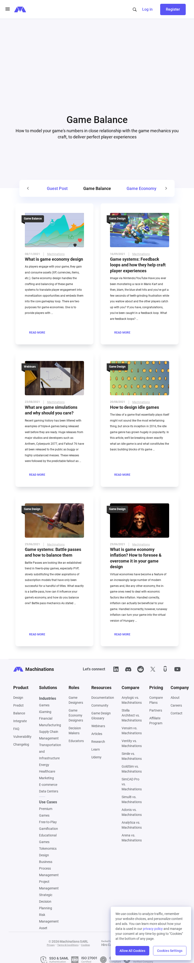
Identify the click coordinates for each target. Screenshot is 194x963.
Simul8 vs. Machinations (132, 801)
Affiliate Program (155, 722)
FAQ (16, 731)
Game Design (117, 220)
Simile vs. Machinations (132, 758)
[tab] (57, 190)
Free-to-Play (48, 824)
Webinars (30, 368)
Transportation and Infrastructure (50, 753)
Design (18, 699)
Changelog (21, 746)
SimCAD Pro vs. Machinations (132, 786)
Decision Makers (75, 732)
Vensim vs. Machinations (132, 732)
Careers (176, 707)
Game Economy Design (149, 190)
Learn (95, 751)
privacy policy (153, 929)
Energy (44, 767)
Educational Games (48, 840)
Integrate (20, 723)
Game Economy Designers (76, 717)
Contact (176, 715)
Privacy (51, 946)
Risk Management (49, 920)
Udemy (96, 759)
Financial (45, 720)
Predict (18, 707)
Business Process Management (49, 870)
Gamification (48, 830)
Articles (96, 736)
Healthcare (47, 773)
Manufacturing (50, 727)
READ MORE (37, 334)
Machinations (56, 256)
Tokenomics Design (48, 854)
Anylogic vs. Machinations (132, 702)
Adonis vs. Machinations (132, 814)
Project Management (49, 887)
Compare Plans (156, 702)
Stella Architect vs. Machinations (132, 717)
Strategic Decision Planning (45, 903)
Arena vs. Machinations (132, 839)
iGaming (45, 714)
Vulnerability (22, 738)
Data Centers (48, 793)
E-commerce (48, 786)
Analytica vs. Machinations (132, 826)
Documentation (102, 699)
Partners (155, 712)
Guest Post (57, 190)
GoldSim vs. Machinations (132, 770)
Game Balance (33, 220)
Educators (76, 743)
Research (98, 743)
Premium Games (45, 814)
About (175, 699)
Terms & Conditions (68, 946)
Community (99, 707)
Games (44, 707)
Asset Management (49, 933)
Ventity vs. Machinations (132, 745)
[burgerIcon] (7, 9)
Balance (19, 715)
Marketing (46, 780)
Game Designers (76, 702)
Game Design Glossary (101, 717)
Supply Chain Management (49, 737)
